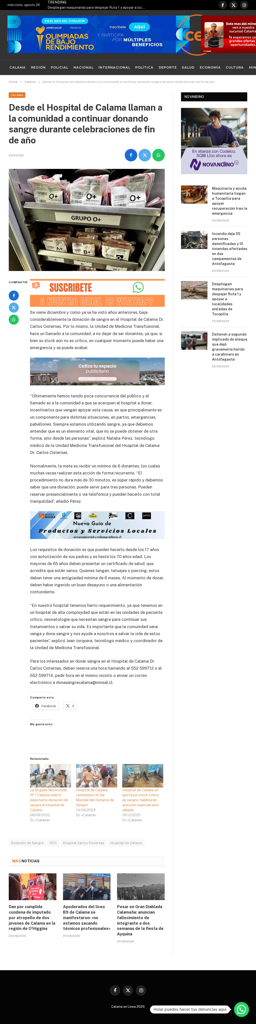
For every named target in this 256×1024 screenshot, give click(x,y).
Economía (210, 67)
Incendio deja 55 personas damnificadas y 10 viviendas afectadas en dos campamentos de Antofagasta (229, 249)
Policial (59, 67)
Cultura (235, 67)
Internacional (114, 67)
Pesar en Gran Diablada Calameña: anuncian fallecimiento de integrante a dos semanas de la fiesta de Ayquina (140, 920)
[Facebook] (14, 296)
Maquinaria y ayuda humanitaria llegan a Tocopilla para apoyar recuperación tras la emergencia (229, 200)
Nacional (84, 67)
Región (38, 67)
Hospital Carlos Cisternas (83, 843)
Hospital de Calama (126, 843)
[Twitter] (14, 308)
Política (144, 67)
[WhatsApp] (14, 320)
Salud (188, 67)
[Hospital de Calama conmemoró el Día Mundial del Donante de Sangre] (96, 776)
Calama (18, 67)
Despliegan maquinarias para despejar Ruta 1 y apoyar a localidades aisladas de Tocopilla (98, 8)
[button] (241, 1009)
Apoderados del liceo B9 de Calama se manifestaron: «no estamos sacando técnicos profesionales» (86, 917)
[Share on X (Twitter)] (144, 155)
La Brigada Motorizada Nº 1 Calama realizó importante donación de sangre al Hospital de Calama (49, 800)
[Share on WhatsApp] (158, 155)
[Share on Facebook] (131, 155)
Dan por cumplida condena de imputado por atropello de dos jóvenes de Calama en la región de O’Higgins (32, 917)
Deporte (168, 67)
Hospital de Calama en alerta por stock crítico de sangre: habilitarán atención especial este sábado (140, 800)
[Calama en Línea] (197, 35)
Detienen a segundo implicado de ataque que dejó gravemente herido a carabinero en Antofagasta (229, 346)
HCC (53, 843)
